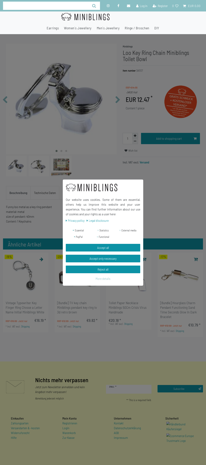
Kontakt (119, 423)
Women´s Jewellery (78, 28)
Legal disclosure (99, 220)
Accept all (103, 247)
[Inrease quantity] (135, 136)
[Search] (94, 6)
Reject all (103, 269)
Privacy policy (76, 220)
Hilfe (13, 437)
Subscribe (178, 388)
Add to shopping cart (169, 138)
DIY (156, 28)
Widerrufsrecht (20, 433)
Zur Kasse (68, 437)
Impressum (121, 437)
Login (65, 428)
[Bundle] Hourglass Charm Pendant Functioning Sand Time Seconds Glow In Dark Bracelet (178, 310)
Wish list (132, 150)
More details (103, 278)
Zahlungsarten (20, 423)
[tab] (18, 193)
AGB (116, 433)
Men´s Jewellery (108, 28)
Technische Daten (45, 193)
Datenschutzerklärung (127, 428)
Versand (144, 162)
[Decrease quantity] (135, 141)
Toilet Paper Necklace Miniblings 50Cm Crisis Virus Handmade (127, 307)
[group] (25, 275)
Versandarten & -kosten (25, 428)
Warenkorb (69, 433)
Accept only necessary (103, 258)
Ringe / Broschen (137, 28)
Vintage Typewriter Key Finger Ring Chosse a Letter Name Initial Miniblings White (25, 307)
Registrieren (69, 423)
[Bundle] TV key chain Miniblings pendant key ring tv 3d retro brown (77, 307)
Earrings (53, 28)
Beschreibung (18, 193)
